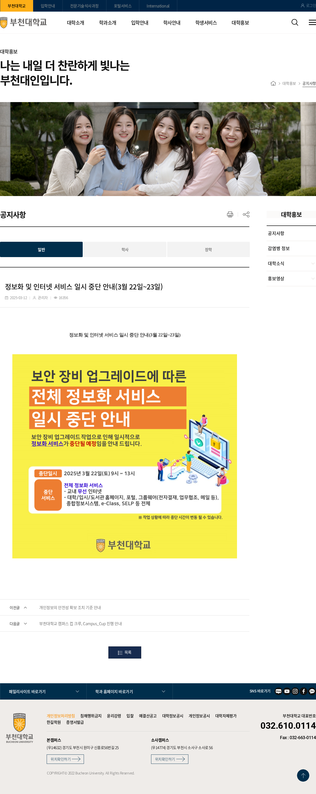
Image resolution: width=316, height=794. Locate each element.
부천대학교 (17, 6)
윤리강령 (114, 716)
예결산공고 (148, 716)
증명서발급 (75, 722)
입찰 (130, 716)
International (158, 6)
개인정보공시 (199, 716)
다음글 (15, 623)
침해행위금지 (90, 716)
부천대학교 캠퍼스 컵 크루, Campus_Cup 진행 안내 (80, 623)
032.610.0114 (288, 726)
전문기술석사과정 (84, 6)
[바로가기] (273, 83)
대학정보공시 (172, 716)
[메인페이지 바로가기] (23, 22)
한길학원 (54, 722)
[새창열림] (278, 691)
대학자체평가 (226, 716)
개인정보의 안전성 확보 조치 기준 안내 (70, 607)
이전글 (15, 607)
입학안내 (48, 6)
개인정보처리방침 (61, 716)
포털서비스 (123, 6)
